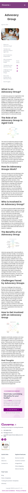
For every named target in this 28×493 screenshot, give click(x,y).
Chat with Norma (13, 409)
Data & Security (19, 469)
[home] (6, 5)
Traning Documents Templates (9, 481)
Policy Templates (6, 478)
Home (3, 458)
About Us (3, 460)
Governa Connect (20, 460)
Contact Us (4, 463)
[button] (25, 5)
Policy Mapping (19, 466)
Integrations (18, 463)
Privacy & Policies (21, 490)
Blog (2, 475)
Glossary (3, 483)
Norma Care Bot (19, 458)
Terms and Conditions (8, 490)
